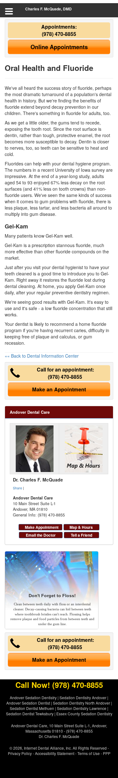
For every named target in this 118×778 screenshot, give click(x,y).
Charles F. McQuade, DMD (48, 9)
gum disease (42, 214)
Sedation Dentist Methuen (32, 708)
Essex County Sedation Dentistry (84, 713)
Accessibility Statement (54, 753)
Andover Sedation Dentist (28, 703)
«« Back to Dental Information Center (42, 356)
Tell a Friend (81, 535)
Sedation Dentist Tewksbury (29, 713)
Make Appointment (42, 527)
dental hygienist (67, 267)
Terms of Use (88, 753)
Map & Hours (81, 527)
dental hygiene (76, 163)
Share (17, 487)
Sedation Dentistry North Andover (81, 703)
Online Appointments (59, 47)
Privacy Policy (20, 753)
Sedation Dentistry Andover (82, 697)
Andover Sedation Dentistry (33, 697)
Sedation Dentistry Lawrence (81, 708)
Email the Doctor (41, 535)
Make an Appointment (59, 389)
